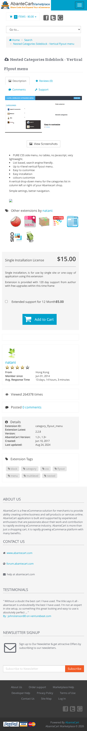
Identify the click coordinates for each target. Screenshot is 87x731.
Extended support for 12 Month (37, 301)
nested (50, 476)
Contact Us (27, 698)
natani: (47, 210)
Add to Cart (44, 319)
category (30, 468)
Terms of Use (67, 693)
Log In (62, 698)
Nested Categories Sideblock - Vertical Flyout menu (43, 44)
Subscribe (74, 669)
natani (10, 362)
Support (43, 89)
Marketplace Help (63, 687)
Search (28, 40)
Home (16, 40)
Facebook (46, 18)
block (13, 468)
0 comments (31, 407)
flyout (61, 468)
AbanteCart (72, 722)
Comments (18, 89)
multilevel (32, 476)
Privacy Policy (45, 693)
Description (18, 81)
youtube (61, 18)
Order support (37, 687)
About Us (16, 687)
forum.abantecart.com (20, 563)
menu (14, 476)
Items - (24, 16)
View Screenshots (45, 144)
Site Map (46, 698)
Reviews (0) (45, 81)
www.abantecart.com (19, 553)
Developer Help (21, 693)
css (47, 468)
